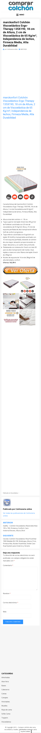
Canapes (4, 697)
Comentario (8, 565)
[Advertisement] (20, 72)
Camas (3, 694)
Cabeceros (5, 689)
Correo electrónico (10, 602)
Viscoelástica (14, 493)
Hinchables (5, 702)
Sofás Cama (5, 714)
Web (4, 612)
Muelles (4, 706)
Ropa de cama (6, 710)
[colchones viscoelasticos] (20, 183)
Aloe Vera (5, 681)
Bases (3, 685)
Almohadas (5, 677)
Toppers (4, 718)
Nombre (7, 593)
